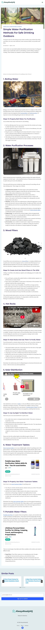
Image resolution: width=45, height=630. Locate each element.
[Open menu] (42, 2)
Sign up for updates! (22, 598)
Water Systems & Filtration (16, 26)
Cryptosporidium (23, 113)
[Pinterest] (22, 628)
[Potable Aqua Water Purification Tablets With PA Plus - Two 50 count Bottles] (35, 469)
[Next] (42, 581)
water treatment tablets (16, 484)
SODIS (19, 403)
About (22, 625)
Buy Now (7, 471)
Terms (18, 625)
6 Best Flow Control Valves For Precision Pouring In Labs (34, 580)
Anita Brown (6, 45)
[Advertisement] (22, 63)
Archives (26, 625)
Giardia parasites (33, 113)
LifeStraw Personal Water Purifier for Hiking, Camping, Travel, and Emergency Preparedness (16, 531)
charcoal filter (25, 261)
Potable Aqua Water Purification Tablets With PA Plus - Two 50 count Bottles (16, 463)
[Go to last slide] (3, 581)
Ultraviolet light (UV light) (31, 407)
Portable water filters (8, 515)
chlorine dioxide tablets (35, 210)
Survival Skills (6, 26)
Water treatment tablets (8, 448)
